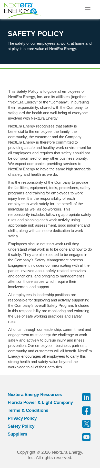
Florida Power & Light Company (40, 402)
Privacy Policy (22, 418)
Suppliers (17, 434)
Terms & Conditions (28, 410)
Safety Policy (21, 426)
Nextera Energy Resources (35, 394)
